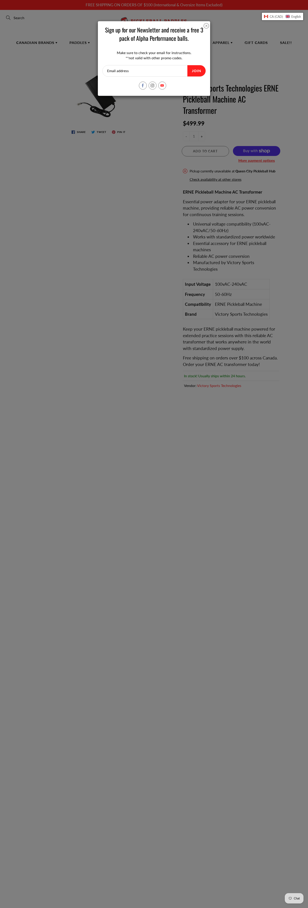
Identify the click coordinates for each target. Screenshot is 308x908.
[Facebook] (143, 85)
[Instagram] (152, 85)
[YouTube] (162, 85)
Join (196, 71)
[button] (282, 16)
